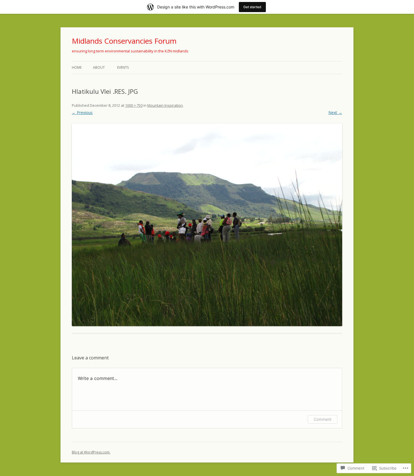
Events (123, 67)
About (99, 67)
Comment (322, 419)
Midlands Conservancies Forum (124, 41)
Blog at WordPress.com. (91, 452)
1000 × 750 (134, 105)
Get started (252, 7)
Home (77, 67)
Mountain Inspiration (165, 105)
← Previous (82, 112)
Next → (335, 112)
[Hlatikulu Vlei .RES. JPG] (207, 224)
